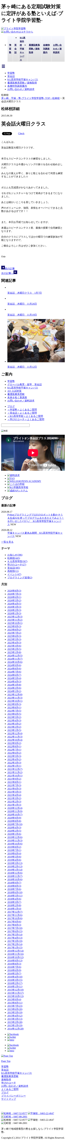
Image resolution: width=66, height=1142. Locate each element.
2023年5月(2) (14, 717)
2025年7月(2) (14, 633)
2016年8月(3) (14, 963)
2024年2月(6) (14, 688)
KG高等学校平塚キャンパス (22, 79)
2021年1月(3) (14, 805)
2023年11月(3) (14, 697)
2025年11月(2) (14, 620)
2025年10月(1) (14, 623)
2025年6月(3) (14, 636)
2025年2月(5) (14, 649)
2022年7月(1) (14, 749)
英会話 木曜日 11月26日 (22, 303)
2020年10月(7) (14, 814)
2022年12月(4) (14, 733)
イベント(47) (14, 574)
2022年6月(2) (14, 753)
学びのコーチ (8, 1082)
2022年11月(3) (14, 736)
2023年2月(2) (14, 727)
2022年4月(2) (14, 759)
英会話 (11, 76)
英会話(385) (13, 568)
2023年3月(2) (14, 723)
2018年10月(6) (14, 879)
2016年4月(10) (14, 976)
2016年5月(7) (14, 973)
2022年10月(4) (14, 740)
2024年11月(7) (14, 659)
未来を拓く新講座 (17, 397)
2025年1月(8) (14, 652)
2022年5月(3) (14, 756)
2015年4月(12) (14, 1015)
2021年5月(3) (14, 792)
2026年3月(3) (14, 607)
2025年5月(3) (14, 639)
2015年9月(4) (14, 999)
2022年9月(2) (14, 743)
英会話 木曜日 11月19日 (22, 314)
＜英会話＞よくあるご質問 (22, 413)
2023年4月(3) (14, 720)
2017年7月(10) (14, 928)
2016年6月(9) (14, 970)
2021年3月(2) (14, 798)
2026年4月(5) (14, 603)
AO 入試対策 (14, 391)
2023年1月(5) (14, 730)
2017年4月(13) (14, 938)
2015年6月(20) (14, 1009)
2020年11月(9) (14, 811)
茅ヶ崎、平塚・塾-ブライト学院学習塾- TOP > (26, 98)
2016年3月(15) (14, 980)
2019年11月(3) (14, 840)
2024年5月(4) (14, 678)
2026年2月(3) (14, 610)
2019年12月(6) (14, 837)
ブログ (11, 406)
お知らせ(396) (14, 555)
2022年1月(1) (14, 766)
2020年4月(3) (14, 827)
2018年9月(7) (14, 882)
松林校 (56, 98)
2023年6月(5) (14, 714)
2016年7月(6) (14, 967)
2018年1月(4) (14, 908)
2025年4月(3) (14, 642)
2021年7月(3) (14, 785)
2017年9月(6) (14, 921)
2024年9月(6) (14, 665)
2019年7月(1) (14, 850)
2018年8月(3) (14, 886)
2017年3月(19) (14, 941)
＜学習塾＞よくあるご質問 (22, 409)
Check (21, 133)
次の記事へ (7, 273)
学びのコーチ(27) (16, 564)
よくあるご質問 (9, 1089)
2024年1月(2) (14, 691)
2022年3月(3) (14, 762)
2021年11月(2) (14, 772)
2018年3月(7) (14, 902)
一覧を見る (7, 542)
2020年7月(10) (14, 824)
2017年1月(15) (14, 947)
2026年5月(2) (14, 600)
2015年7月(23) (14, 1006)
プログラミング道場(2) (19, 577)
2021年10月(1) (14, 775)
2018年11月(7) (14, 876)
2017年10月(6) (14, 918)
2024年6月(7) (14, 675)
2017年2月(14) (14, 944)
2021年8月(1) (14, 782)
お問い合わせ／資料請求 (20, 89)
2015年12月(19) (15, 989)
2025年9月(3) (14, 626)
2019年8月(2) (14, 847)
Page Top (5, 1061)
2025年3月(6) (14, 646)
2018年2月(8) (14, 905)
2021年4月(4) (14, 795)
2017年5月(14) (14, 934)
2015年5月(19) (14, 1012)
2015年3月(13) (14, 1019)
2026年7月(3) (14, 594)
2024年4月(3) (14, 681)
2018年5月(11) (14, 895)
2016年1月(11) (14, 986)
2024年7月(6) (14, 671)
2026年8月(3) (14, 590)
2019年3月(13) (14, 863)
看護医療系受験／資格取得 (22, 82)
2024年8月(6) (14, 668)
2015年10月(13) (15, 996)
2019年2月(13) (14, 866)
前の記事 (10, 268)
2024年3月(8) (14, 684)
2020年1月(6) (14, 834)
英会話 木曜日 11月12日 (22, 367)
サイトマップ (8, 1099)
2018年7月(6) (14, 889)
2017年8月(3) (14, 925)
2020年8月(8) (14, 821)
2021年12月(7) (14, 769)
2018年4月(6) (14, 899)
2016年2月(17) (14, 983)
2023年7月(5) (14, 710)
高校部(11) (13, 571)
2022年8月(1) (14, 746)
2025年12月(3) (14, 616)
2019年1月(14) (14, 869)
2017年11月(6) (14, 915)
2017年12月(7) (14, 912)
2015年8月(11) (14, 1002)
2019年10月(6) (14, 843)
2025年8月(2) (14, 629)
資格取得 (6, 1079)
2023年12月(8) (14, 694)
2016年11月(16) (15, 954)
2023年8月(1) (14, 707)
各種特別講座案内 (17, 86)
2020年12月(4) (14, 808)
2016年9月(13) (14, 960)
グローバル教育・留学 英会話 (24, 384)
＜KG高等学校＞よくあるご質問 (25, 416)
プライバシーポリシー (13, 1095)
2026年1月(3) (14, 613)
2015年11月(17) (15, 993)
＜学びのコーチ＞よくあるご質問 (25, 419)
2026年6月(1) (14, 597)
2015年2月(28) (14, 1022)
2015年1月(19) (14, 1025)
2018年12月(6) (14, 873)
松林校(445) (13, 558)
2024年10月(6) (14, 662)
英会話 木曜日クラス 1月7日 (24, 293)
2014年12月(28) (15, 1028)
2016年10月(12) (15, 957)
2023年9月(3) (14, 704)
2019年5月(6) (14, 856)
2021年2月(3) (14, 801)
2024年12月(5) (14, 655)
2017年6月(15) (14, 931)
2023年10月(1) (14, 701)
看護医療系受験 (16, 394)
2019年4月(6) (14, 860)
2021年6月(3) (14, 788)
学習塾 (11, 73)
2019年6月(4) (14, 853)
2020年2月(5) (14, 830)
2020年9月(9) (14, 817)
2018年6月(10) (14, 892)
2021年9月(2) (14, 779)
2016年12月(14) (15, 951)
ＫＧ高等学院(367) (17, 561)
